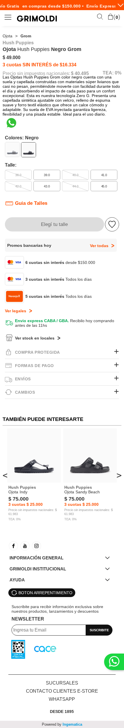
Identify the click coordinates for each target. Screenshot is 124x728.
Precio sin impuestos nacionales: (36, 73)
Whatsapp (62, 699)
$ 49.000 (11, 57)
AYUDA (17, 579)
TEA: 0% (112, 72)
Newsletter (28, 618)
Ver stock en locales (35, 338)
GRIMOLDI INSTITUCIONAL (38, 568)
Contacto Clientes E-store (62, 691)
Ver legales (15, 311)
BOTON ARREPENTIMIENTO (45, 592)
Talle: (10, 165)
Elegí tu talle (54, 224)
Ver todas (99, 245)
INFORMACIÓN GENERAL (36, 557)
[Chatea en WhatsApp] (11, 122)
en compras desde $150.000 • (51, 6)
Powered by (62, 724)
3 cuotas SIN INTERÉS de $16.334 (39, 64)
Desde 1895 (62, 711)
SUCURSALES (62, 682)
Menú (8, 17)
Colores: (22, 137)
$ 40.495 (80, 73)
